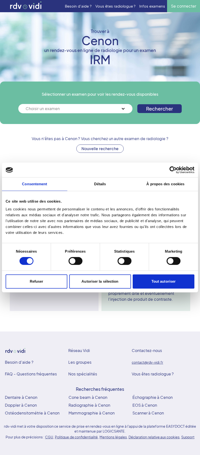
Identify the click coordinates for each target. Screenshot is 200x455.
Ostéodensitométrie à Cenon (32, 412)
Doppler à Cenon (21, 405)
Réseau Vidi (79, 350)
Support (187, 437)
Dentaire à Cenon (21, 397)
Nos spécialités (82, 373)
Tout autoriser (163, 281)
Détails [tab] (100, 184)
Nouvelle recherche (100, 148)
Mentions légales (113, 437)
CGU (49, 437)
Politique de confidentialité (76, 437)
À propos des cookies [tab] (165, 184)
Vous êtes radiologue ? (153, 373)
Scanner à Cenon (148, 412)
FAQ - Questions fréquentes (31, 373)
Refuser (36, 281)
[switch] (75, 261)
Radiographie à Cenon (89, 405)
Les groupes (79, 362)
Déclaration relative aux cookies (154, 437)
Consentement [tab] (34, 184)
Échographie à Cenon (152, 397)
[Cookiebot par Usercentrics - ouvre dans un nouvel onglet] (173, 170)
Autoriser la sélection (99, 281)
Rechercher (159, 108)
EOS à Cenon (144, 405)
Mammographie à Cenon (92, 412)
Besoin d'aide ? (19, 362)
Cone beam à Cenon (88, 397)
